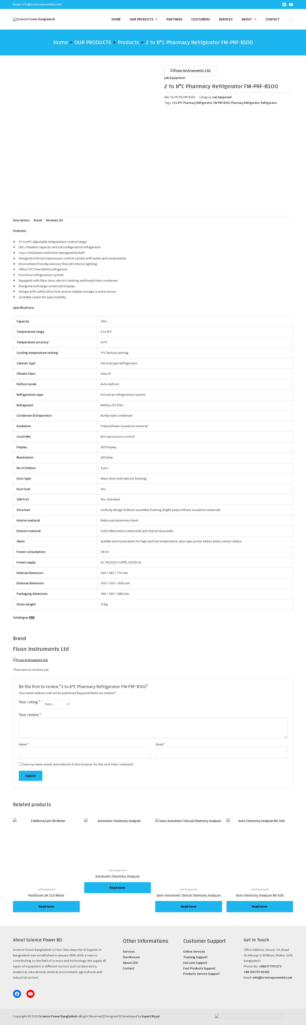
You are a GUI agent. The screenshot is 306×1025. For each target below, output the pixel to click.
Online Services (194, 951)
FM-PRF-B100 (221, 102)
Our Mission (131, 957)
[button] (155, 19)
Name (24, 744)
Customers (200, 19)
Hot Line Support (195, 963)
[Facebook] (284, 4)
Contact (272, 19)
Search (287, 19)
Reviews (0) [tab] (54, 220)
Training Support (195, 957)
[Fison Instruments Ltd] (190, 71)
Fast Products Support (199, 968)
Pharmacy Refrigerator (245, 102)
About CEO (130, 963)
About (246, 19)
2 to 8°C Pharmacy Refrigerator (192, 102)
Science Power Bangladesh (58, 1016)
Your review (30, 715)
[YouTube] (291, 4)
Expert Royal (150, 1016)
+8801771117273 (270, 966)
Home (116, 19)
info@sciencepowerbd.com (41, 4)
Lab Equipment (174, 78)
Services (226, 19)
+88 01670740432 (256, 972)
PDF (32, 617)
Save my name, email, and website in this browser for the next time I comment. (78, 764)
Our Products (141, 19)
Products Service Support (201, 974)
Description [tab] (21, 220)
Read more (46, 906)
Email (160, 744)
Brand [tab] (38, 220)
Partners (174, 19)
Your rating (29, 702)
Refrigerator (269, 102)
